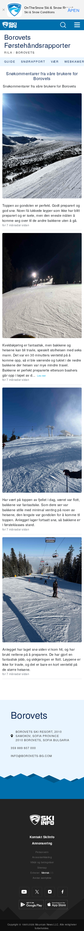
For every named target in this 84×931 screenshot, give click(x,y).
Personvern (42, 852)
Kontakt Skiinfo (42, 837)
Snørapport (33, 61)
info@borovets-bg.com (31, 756)
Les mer (41, 375)
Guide (9, 61)
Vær (55, 61)
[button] (63, 25)
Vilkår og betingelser (42, 862)
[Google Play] (31, 903)
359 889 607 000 (23, 748)
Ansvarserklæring (42, 857)
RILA (8, 52)
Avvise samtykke (42, 877)
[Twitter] (37, 892)
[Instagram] (50, 892)
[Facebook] (63, 892)
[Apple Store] (57, 903)
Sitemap (42, 867)
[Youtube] (24, 892)
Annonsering (42, 843)
